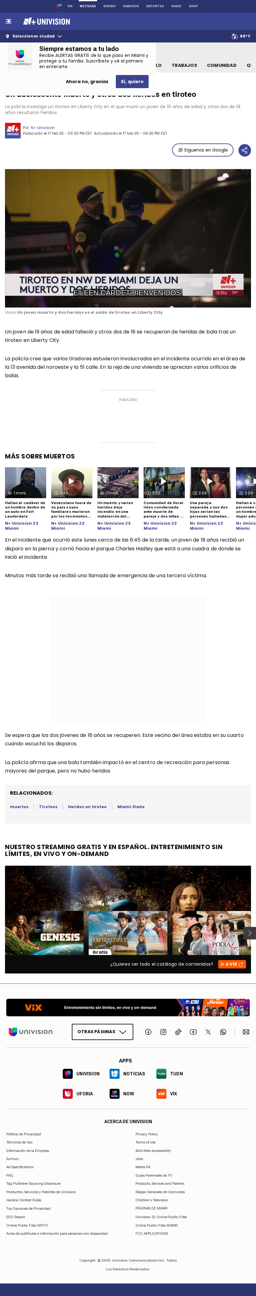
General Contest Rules (23, 1200)
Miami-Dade (131, 806)
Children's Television (151, 1200)
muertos (19, 806)
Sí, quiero (132, 81)
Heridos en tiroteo (87, 806)
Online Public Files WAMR (156, 1225)
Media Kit (142, 1167)
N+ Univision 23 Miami (21, 526)
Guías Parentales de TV (153, 1175)
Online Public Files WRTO (27, 1225)
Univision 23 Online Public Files (161, 1217)
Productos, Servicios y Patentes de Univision (41, 1191)
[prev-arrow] (1, 933)
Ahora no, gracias (87, 81)
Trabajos (184, 65)
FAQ (9, 1175)
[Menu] (8, 21)
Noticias (88, 6)
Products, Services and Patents (159, 1183)
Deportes (155, 6)
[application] (128, 238)
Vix (69, 6)
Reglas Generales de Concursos (160, 1191)
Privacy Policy (146, 1134)
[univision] (45, 21)
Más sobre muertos (40, 456)
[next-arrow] (250, 933)
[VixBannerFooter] (128, 1007)
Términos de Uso (19, 1142)
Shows (109, 6)
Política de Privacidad (23, 1134)
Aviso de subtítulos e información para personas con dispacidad (57, 1233)
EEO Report (15, 1217)
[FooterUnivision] (30, 1031)
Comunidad (222, 65)
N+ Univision (43, 127)
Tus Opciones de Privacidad (28, 1208)
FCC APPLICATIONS (151, 1233)
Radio (176, 6)
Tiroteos (48, 806)
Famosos (131, 6)
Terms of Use (145, 1142)
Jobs (139, 1159)
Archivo (12, 1159)
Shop (193, 6)
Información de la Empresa (27, 1150)
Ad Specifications (19, 1167)
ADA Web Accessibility (153, 1150)
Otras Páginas (96, 1031)
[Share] (245, 150)
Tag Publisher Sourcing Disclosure (33, 1183)
